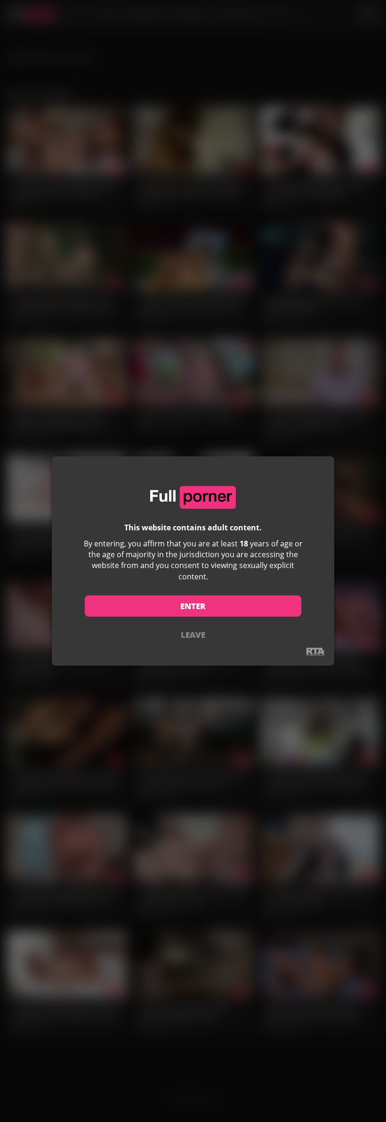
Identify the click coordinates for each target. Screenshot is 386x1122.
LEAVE (193, 634)
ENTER (193, 606)
